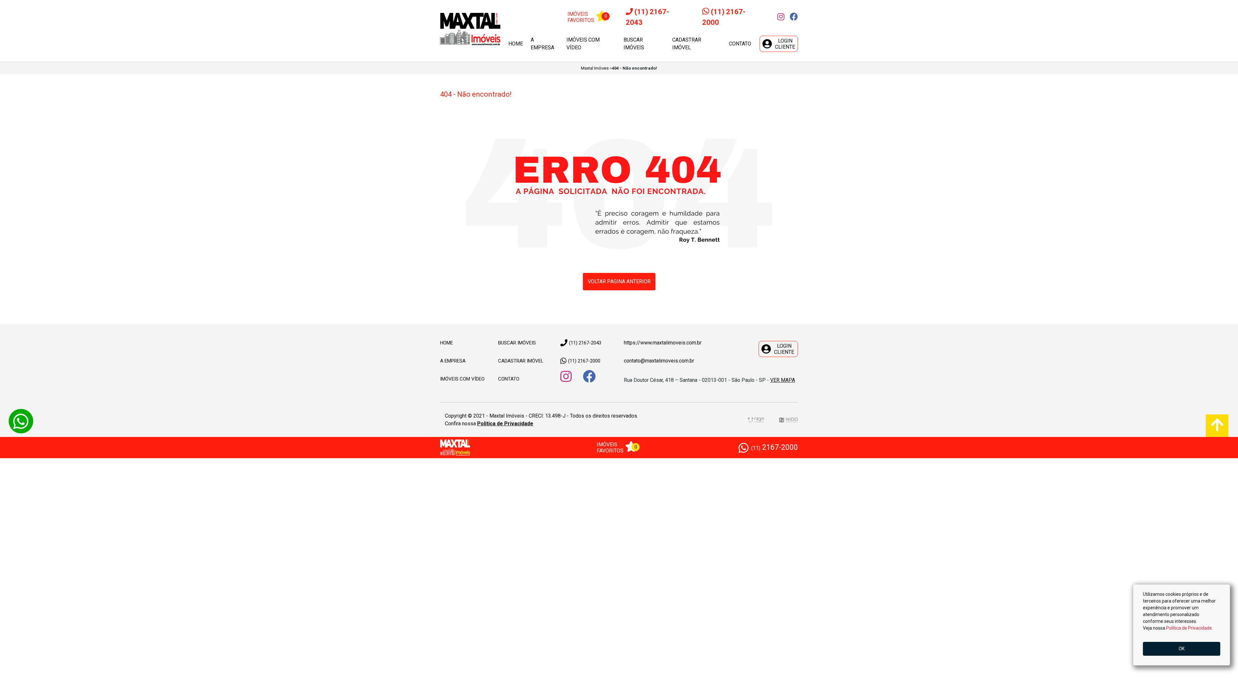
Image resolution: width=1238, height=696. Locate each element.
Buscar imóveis (634, 44)
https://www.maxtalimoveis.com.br (663, 343)
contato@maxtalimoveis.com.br (659, 361)
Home (515, 44)
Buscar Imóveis (517, 343)
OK (1181, 648)
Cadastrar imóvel (686, 44)
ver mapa (782, 380)
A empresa (542, 44)
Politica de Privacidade (505, 423)
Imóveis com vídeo (583, 44)
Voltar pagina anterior (619, 281)
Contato (740, 44)
